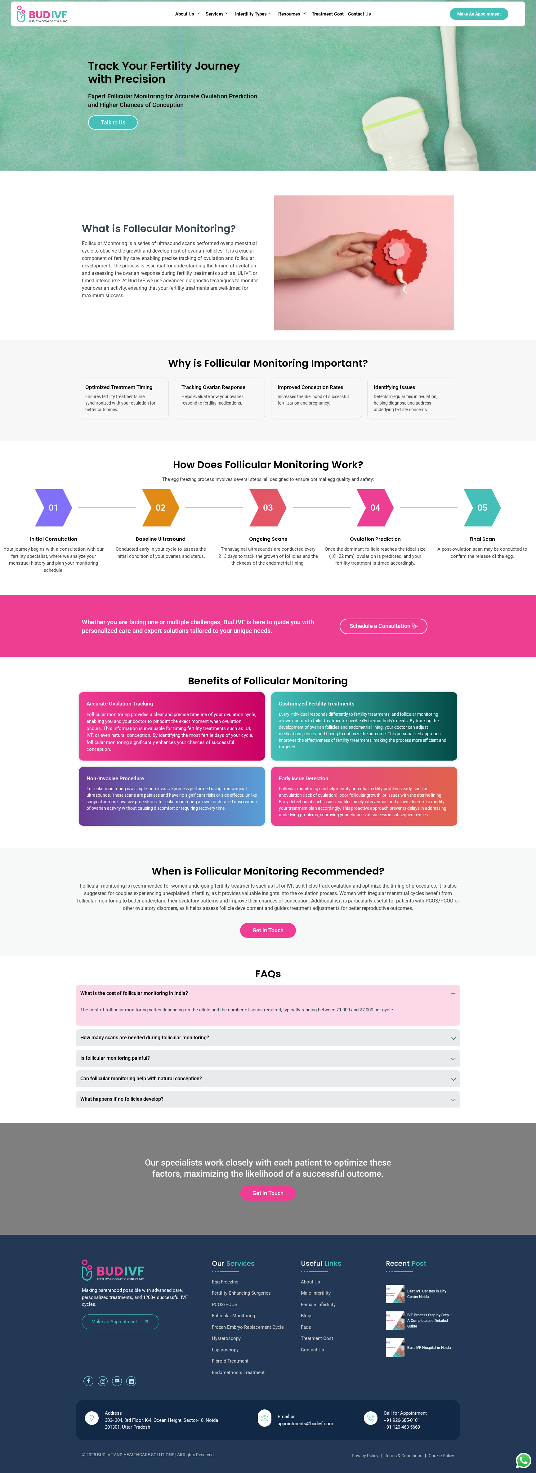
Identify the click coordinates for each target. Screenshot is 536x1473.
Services (215, 14)
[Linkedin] (131, 1381)
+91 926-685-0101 (402, 1420)
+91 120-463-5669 (402, 1427)
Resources (289, 14)
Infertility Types (251, 14)
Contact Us (359, 14)
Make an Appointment (114, 1321)
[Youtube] (117, 1381)
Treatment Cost (328, 14)
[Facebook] (88, 1381)
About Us (184, 14)
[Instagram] (103, 1381)
